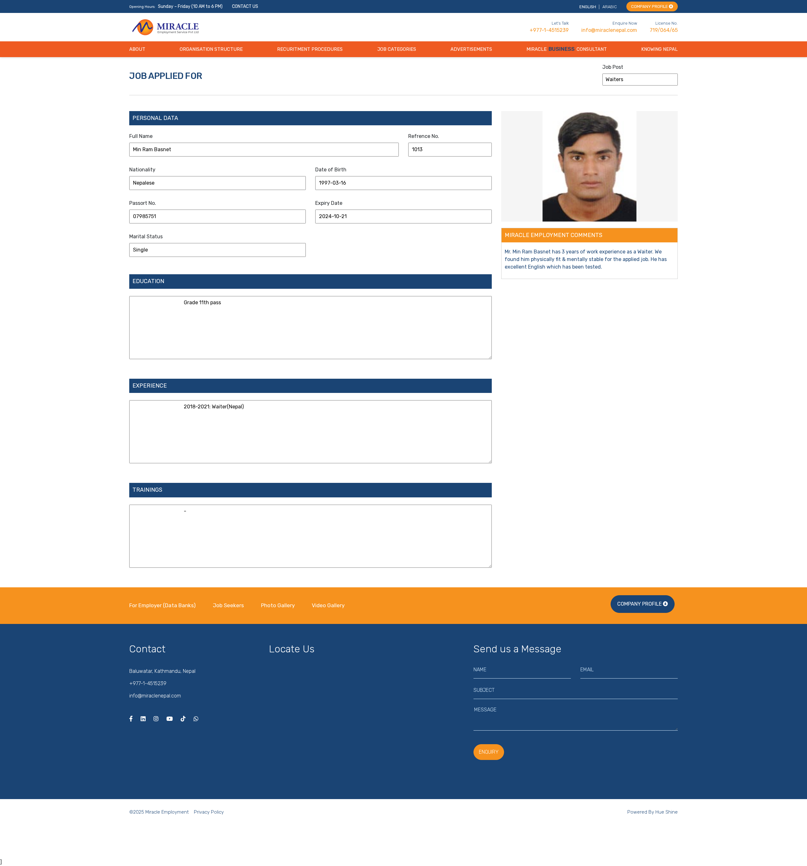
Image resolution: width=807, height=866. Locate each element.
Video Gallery (328, 605)
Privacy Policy (209, 812)
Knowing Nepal (659, 49)
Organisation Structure (211, 49)
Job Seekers (228, 605)
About (137, 49)
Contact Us (245, 6)
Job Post (612, 67)
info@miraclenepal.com (609, 30)
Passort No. (142, 203)
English (588, 6)
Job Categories (396, 49)
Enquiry (489, 752)
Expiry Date (328, 203)
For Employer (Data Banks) (163, 605)
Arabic (609, 6)
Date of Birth (330, 170)
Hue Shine (666, 812)
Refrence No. (423, 136)
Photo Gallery (278, 605)
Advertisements (471, 49)
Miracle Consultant (566, 49)
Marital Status (146, 237)
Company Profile (650, 6)
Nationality (142, 170)
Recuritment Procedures (310, 49)
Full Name (141, 136)
